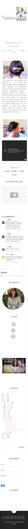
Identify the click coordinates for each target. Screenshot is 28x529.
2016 (5, 397)
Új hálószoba (8, 422)
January (8, 433)
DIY (10, 27)
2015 (5, 399)
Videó (4, 32)
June (7, 412)
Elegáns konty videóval (11, 421)
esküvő (17, 32)
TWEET (15, 171)
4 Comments (18, 50)
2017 (5, 395)
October (8, 406)
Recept (21, 27)
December (9, 402)
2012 (5, 436)
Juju (7, 219)
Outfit (16, 23)
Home (10, 32)
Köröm (22, 23)
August (7, 409)
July (7, 411)
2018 (5, 394)
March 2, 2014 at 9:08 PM (12, 262)
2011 (5, 438)
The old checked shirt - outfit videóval (15, 429)
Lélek (4, 23)
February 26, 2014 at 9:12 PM (13, 230)
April (7, 416)
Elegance (6, 522)
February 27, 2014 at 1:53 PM (13, 251)
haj (12, 52)
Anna (7, 246)
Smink (10, 23)
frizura (25, 50)
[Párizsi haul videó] (14, 195)
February (8, 419)
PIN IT (15, 175)
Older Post (24, 269)
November (8, 404)
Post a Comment (8, 265)
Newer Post (4, 269)
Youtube (12, 82)
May (7, 414)
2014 (5, 400)
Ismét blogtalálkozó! (10, 424)
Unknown (8, 254)
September (9, 407)
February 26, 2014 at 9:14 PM (13, 243)
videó (15, 52)
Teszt (4, 27)
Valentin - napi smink (10, 426)
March (7, 417)
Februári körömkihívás (11, 431)
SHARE (8, 171)
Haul (15, 27)
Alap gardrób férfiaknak (11, 427)
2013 (5, 434)
